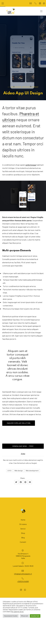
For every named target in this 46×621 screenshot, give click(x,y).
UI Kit (9, 471)
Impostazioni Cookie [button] (10, 616)
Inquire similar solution (18, 423)
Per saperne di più (17, 612)
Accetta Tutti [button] (35, 616)
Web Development (30, 87)
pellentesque (31, 165)
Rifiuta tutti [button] (24, 616)
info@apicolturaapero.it (23, 574)
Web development (32, 471)
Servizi (23, 529)
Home (23, 520)
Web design (18, 471)
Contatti (23, 542)
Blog (23, 537)
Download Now (28, 446)
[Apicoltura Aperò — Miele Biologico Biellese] (10, 11)
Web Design (16, 87)
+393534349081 (23, 581)
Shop (23, 533)
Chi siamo (23, 524)
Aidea (23, 453)
